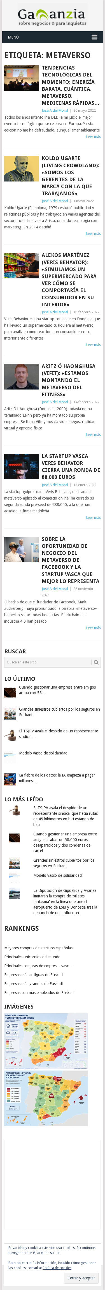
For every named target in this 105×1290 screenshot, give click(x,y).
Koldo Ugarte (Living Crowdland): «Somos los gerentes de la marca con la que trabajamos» (70, 175)
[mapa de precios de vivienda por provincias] (46, 1125)
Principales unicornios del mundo (32, 957)
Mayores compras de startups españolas (38, 948)
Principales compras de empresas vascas (38, 966)
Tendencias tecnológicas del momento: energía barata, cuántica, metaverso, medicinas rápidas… (70, 85)
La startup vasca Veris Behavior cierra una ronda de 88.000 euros (71, 466)
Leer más (93, 137)
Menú (13, 37)
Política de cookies (57, 1268)
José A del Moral (55, 110)
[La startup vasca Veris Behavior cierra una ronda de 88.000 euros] (21, 466)
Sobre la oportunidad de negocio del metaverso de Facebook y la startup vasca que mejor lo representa (70, 560)
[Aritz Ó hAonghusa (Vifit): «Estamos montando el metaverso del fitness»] (21, 377)
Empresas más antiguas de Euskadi (34, 975)
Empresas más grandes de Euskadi (33, 983)
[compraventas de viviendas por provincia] (46, 1068)
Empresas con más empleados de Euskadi (39, 992)
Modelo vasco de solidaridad (57, 875)
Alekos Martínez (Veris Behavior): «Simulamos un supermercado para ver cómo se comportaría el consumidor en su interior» (69, 279)
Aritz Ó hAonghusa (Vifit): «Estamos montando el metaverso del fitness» (68, 380)
